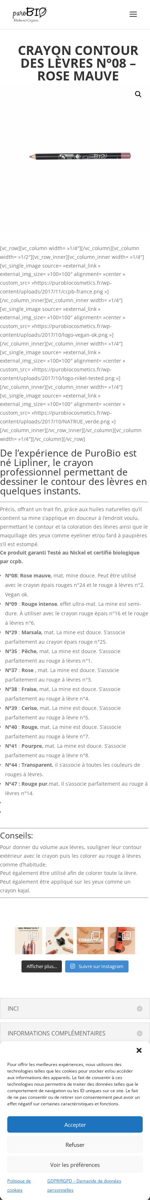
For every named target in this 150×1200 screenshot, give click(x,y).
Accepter (75, 1124)
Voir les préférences (75, 1164)
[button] (139, 1050)
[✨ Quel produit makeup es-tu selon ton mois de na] (28, 940)
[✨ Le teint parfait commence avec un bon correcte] (90, 940)
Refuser (75, 1144)
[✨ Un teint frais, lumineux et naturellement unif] (121, 940)
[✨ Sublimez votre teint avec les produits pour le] (59, 940)
